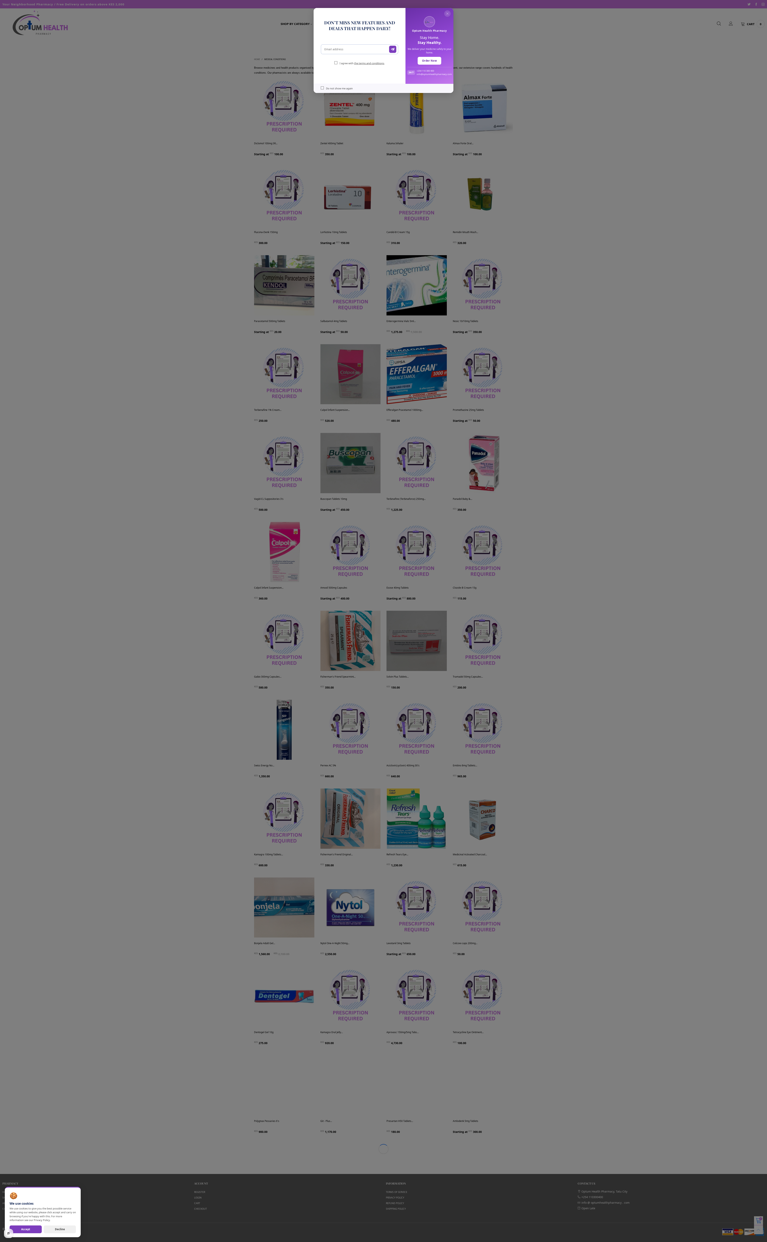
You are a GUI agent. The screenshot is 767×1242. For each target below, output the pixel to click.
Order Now (429, 60)
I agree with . (362, 63)
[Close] (447, 13)
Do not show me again (339, 88)
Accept (25, 1229)
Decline (60, 1229)
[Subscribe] (392, 49)
